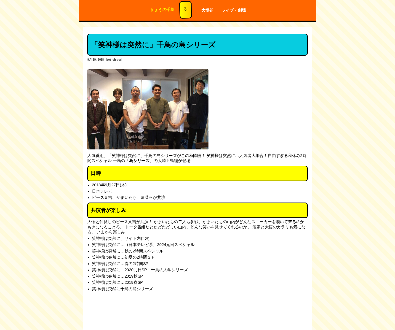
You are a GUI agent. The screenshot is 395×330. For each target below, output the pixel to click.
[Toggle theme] (185, 10)
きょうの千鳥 (162, 9)
